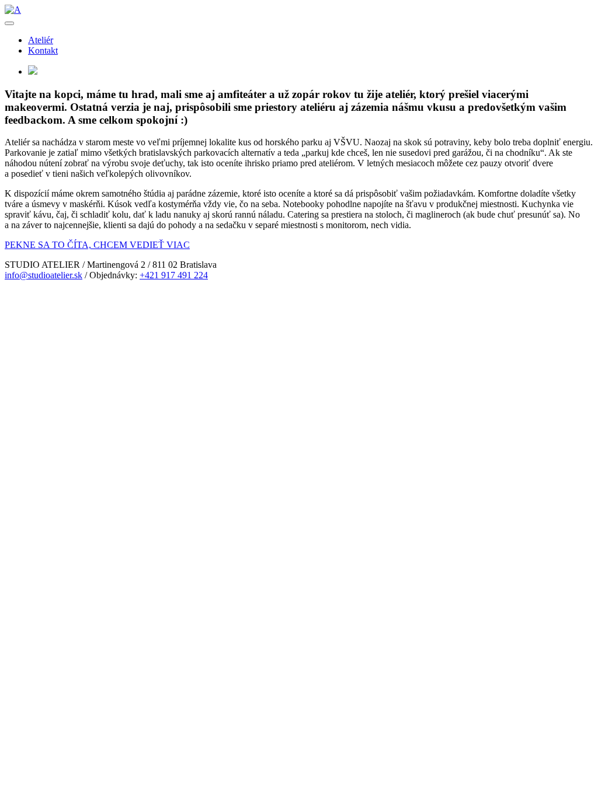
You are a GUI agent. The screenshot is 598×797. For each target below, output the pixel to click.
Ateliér (40, 40)
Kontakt (43, 50)
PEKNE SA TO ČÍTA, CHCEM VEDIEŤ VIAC (97, 245)
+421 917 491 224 (174, 275)
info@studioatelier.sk (43, 275)
